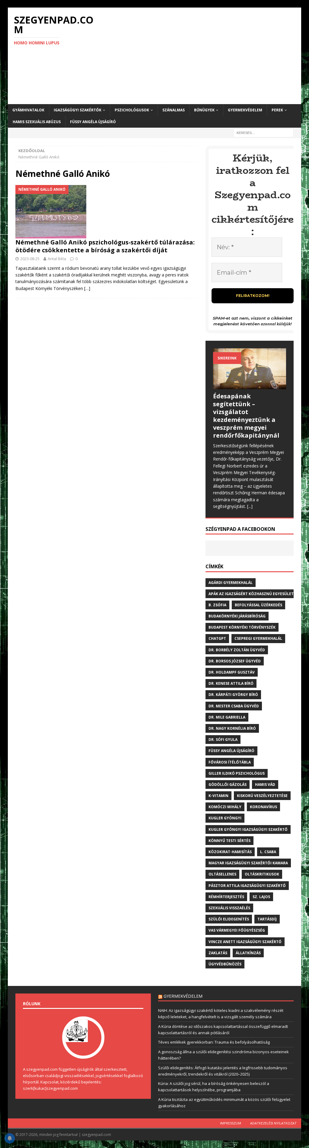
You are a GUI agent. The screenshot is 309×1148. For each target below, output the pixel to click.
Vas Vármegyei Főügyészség (237, 930)
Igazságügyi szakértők (77, 110)
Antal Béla (57, 258)
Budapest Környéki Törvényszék (242, 627)
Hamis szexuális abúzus (37, 121)
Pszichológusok (132, 110)
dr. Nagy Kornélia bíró (232, 728)
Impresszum (230, 1123)
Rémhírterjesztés (226, 896)
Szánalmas (173, 110)
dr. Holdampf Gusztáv (232, 672)
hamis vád (265, 784)
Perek (277, 110)
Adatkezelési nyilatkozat (273, 1123)
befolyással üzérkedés (258, 604)
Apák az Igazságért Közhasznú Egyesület (251, 593)
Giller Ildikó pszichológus (237, 773)
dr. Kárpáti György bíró (233, 694)
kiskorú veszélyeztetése (262, 795)
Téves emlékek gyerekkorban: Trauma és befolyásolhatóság (214, 1042)
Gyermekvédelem (245, 110)
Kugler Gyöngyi (225, 818)
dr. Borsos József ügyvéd (235, 661)
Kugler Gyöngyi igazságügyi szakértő (248, 829)
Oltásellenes (222, 874)
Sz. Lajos (261, 896)
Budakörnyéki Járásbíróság (237, 616)
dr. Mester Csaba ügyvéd (234, 706)
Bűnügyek (204, 110)
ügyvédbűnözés (225, 964)
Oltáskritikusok (262, 874)
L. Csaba (268, 851)
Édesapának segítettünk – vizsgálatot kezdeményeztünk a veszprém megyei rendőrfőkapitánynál (246, 415)
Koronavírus (263, 806)
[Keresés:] (263, 133)
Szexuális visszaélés (229, 907)
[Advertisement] (201, 56)
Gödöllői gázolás (228, 784)
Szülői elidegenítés (229, 919)
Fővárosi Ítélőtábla (230, 762)
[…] (87, 288)
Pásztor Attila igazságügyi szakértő (247, 885)
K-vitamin (218, 795)
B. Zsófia (217, 604)
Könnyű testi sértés (229, 840)
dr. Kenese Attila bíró (231, 683)
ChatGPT (217, 638)
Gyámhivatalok (28, 110)
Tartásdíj (267, 919)
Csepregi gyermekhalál (258, 638)
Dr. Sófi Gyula (223, 739)
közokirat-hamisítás (230, 851)
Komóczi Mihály (225, 806)
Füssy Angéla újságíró (93, 121)
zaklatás (218, 952)
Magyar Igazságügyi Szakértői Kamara (248, 863)
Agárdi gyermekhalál (231, 582)
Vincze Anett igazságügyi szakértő (245, 941)
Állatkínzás (248, 952)
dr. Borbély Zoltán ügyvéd (237, 649)
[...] (250, 506)
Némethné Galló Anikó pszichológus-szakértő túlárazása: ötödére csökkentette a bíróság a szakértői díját (105, 246)
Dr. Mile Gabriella (227, 717)
